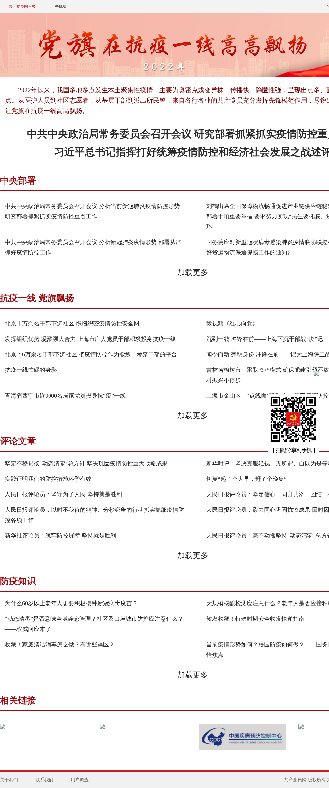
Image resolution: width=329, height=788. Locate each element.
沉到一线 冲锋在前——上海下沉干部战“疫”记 (264, 339)
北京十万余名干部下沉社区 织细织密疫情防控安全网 (72, 323)
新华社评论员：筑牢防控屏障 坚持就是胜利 (60, 535)
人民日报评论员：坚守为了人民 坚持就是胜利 (63, 494)
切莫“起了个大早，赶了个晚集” (246, 479)
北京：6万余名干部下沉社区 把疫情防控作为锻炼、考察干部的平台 (91, 354)
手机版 (61, 6)
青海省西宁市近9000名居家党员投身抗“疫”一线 (65, 395)
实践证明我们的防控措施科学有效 (48, 479)
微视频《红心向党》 (232, 323)
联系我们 (44, 779)
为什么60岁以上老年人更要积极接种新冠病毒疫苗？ (71, 603)
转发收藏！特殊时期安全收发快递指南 (255, 619)
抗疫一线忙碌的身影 (31, 370)
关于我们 (9, 779)
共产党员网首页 (22, 6)
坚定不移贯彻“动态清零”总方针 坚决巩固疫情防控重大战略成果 (86, 463)
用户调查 (80, 779)
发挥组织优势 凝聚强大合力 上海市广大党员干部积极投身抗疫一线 (90, 339)
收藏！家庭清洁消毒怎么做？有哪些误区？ (60, 644)
